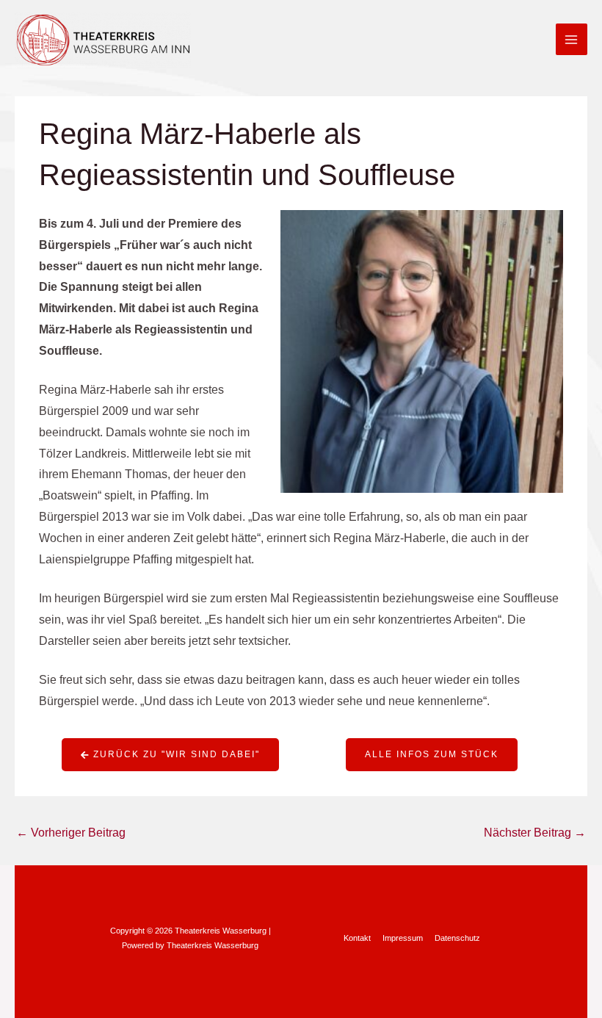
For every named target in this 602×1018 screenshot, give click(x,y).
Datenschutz (457, 938)
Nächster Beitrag (535, 832)
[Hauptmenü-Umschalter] (571, 39)
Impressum (402, 938)
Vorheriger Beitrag (71, 832)
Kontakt (357, 938)
